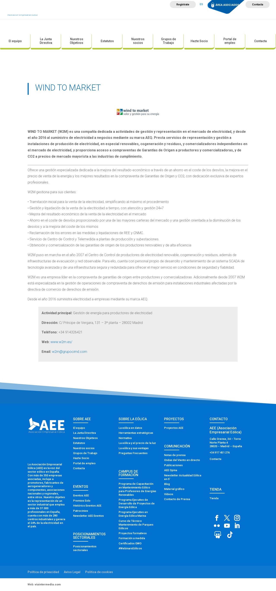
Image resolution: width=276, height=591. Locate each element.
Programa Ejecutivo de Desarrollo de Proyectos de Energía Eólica (137, 503)
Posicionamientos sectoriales (84, 548)
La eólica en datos (130, 427)
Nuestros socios (137, 40)
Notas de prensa (174, 455)
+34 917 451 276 (220, 452)
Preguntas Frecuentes (133, 453)
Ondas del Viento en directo (182, 460)
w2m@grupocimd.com (69, 352)
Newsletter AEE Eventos (88, 515)
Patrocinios (80, 510)
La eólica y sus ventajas (134, 448)
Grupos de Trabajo (168, 40)
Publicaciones (173, 465)
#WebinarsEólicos (130, 548)
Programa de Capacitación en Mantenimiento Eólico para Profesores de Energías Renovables (137, 489)
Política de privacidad (43, 572)
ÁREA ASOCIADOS (227, 4)
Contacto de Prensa (177, 499)
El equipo (15, 41)
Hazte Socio (199, 41)
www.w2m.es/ (61, 342)
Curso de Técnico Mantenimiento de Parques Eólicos (136, 524)
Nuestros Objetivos (76, 40)
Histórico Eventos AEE (87, 505)
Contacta (257, 4)
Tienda (214, 498)
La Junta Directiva (46, 40)
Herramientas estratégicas (136, 432)
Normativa (125, 438)
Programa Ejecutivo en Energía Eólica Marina (133, 513)
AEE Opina (170, 470)
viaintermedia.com (48, 584)
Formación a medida (132, 538)
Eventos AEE (81, 495)
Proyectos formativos (133, 533)
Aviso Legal (72, 572)
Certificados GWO (130, 543)
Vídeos (168, 494)
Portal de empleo (229, 40)
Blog (167, 484)
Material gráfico (174, 489)
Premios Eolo (81, 500)
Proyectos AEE (173, 427)
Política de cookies (99, 572)
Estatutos (107, 41)
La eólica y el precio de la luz (137, 443)
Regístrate (182, 4)
